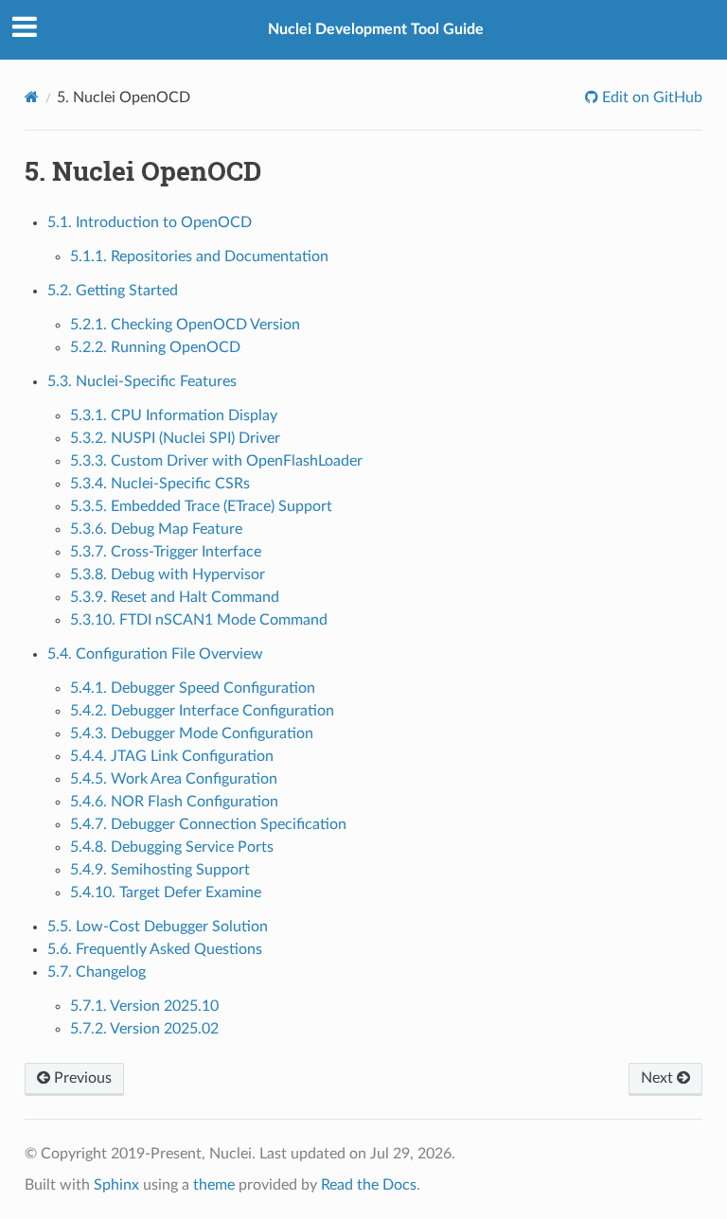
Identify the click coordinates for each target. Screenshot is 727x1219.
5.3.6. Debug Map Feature (156, 529)
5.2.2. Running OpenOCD (155, 347)
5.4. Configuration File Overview (155, 654)
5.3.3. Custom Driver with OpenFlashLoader (216, 460)
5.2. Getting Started (112, 290)
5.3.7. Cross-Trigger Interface (165, 551)
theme (214, 1184)
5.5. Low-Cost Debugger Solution (157, 926)
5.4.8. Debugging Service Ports (172, 847)
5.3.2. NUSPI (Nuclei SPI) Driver (175, 438)
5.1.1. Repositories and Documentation (199, 256)
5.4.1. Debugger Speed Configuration (192, 688)
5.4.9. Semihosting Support (160, 869)
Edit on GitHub (650, 97)
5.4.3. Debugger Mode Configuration (191, 733)
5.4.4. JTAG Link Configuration (172, 756)
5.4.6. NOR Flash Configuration (174, 801)
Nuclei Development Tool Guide (376, 29)
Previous (81, 1078)
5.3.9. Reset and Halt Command (174, 597)
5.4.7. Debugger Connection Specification (208, 824)
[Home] (32, 97)
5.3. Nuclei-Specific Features (142, 381)
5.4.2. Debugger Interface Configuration (202, 710)
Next (659, 1078)
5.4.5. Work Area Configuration (173, 778)
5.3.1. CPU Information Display (173, 415)
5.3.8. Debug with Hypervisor (167, 574)
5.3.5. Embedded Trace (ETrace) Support (201, 506)
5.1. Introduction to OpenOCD (149, 222)
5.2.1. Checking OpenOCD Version (185, 324)
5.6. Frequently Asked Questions (154, 949)
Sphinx (116, 1184)
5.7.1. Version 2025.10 (144, 1006)
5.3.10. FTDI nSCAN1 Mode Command (199, 619)
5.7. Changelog (96, 972)
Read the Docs (369, 1184)
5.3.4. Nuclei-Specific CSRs (160, 483)
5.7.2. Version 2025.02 (144, 1028)
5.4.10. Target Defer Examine (165, 892)
